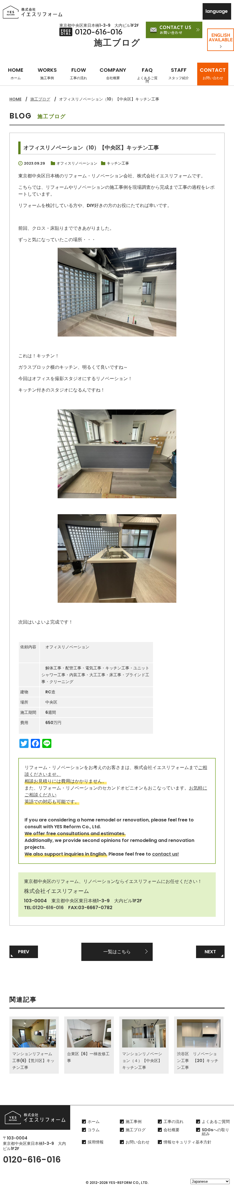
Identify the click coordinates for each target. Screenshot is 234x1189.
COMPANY (113, 73)
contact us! (165, 854)
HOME (15, 73)
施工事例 (134, 1122)
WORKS (47, 73)
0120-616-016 (48, 907)
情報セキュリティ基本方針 (187, 1142)
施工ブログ (40, 99)
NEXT (210, 951)
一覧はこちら (117, 951)
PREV (23, 951)
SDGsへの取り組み (215, 1132)
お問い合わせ (138, 1142)
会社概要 (171, 1130)
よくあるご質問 (216, 1122)
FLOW (78, 73)
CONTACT (213, 73)
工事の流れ (173, 1122)
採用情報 (96, 1142)
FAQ (147, 75)
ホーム (94, 1122)
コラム (94, 1130)
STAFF (178, 73)
